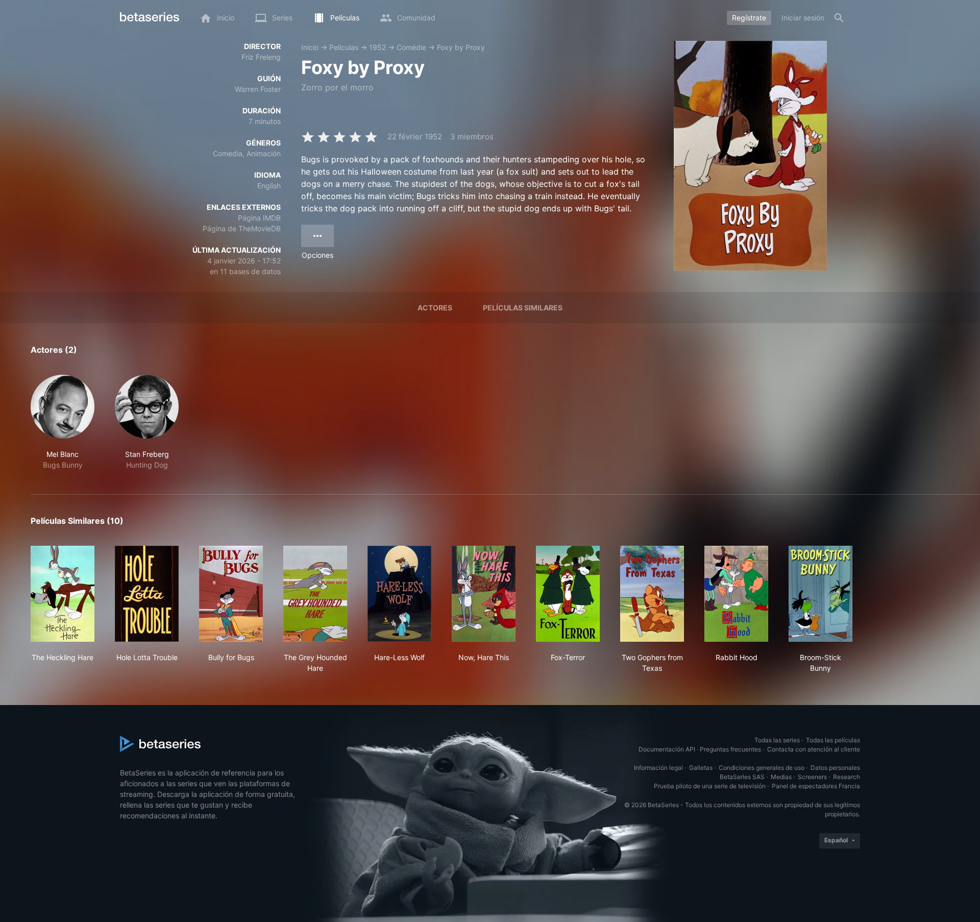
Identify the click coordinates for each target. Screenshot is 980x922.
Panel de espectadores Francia (816, 786)
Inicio (309, 47)
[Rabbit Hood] (736, 594)
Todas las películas (833, 740)
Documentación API (667, 749)
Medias (781, 777)
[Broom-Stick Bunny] (820, 594)
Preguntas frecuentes (730, 749)
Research (846, 777)
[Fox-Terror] (568, 594)
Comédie (411, 47)
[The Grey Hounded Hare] (315, 594)
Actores (435, 307)
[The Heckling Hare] (62, 594)
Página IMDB (259, 217)
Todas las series (777, 740)
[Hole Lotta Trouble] (147, 594)
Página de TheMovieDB (242, 228)
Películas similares (522, 307)
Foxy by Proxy (461, 47)
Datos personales (835, 767)
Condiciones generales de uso (761, 767)
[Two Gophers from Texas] (652, 594)
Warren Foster (258, 89)
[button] (62, 422)
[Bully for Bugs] (231, 594)
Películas (343, 47)
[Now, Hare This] (484, 594)
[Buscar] (839, 18)
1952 (377, 47)
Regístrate (749, 17)
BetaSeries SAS (742, 777)
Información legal (658, 767)
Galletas (701, 767)
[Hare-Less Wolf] (399, 594)
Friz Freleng (261, 57)
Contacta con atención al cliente (813, 749)
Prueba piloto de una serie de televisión (710, 786)
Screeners (812, 777)
